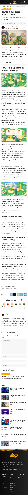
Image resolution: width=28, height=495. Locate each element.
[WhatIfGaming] (14, 2)
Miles (6, 26)
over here (21, 279)
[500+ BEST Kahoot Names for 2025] (5, 411)
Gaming (11, 391)
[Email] (10, 23)
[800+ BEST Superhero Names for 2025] (5, 404)
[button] (2, 2)
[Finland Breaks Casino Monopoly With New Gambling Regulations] (5, 422)
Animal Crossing (6, 8)
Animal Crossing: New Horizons (9, 288)
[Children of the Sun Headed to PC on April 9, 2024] (5, 436)
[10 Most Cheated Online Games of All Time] (5, 397)
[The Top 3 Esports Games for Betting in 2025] (5, 390)
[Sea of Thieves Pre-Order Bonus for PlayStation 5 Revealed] (5, 443)
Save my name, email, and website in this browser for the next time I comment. (14, 369)
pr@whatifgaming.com (19, 469)
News (11, 423)
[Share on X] (7, 23)
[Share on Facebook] (5, 23)
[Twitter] (19, 477)
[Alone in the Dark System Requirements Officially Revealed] (5, 429)
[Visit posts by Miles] (2, 315)
